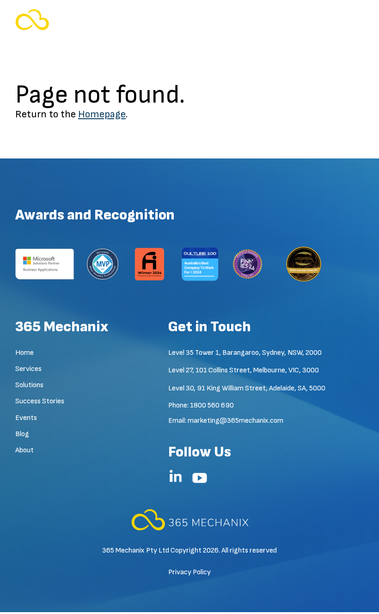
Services (28, 369)
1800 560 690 (212, 405)
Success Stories (39, 401)
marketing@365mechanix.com (235, 420)
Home (24, 352)
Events (26, 417)
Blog (22, 434)
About (24, 450)
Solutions (29, 385)
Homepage (102, 114)
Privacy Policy (189, 572)
